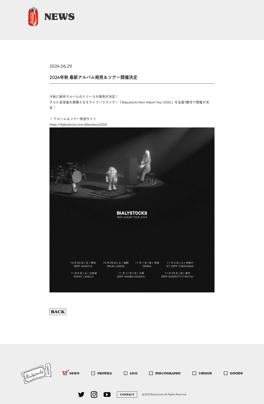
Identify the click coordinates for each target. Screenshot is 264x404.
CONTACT (127, 394)
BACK (58, 311)
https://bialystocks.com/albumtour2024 (78, 124)
